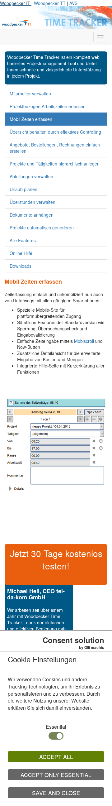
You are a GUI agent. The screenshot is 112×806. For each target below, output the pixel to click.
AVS (73, 3)
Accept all (56, 756)
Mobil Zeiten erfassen (31, 119)
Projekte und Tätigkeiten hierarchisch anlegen (55, 164)
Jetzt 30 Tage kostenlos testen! (56, 559)
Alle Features (23, 240)
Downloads (20, 266)
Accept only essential (56, 775)
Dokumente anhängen (32, 215)
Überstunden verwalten (32, 202)
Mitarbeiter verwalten (30, 93)
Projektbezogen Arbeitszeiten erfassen (48, 106)
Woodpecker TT (50, 3)
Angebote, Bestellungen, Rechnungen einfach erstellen (55, 148)
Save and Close (56, 793)
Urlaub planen (23, 189)
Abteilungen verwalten (31, 176)
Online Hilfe (21, 253)
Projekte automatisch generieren (42, 227)
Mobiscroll (84, 341)
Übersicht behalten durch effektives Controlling (55, 132)
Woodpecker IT (15, 3)
